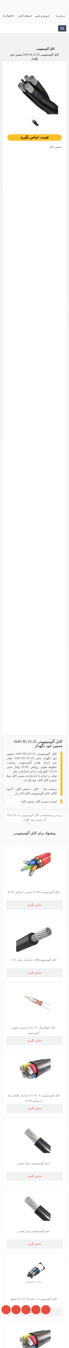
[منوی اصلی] (62, 28)
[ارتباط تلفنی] (15, 1332)
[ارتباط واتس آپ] (25, 1332)
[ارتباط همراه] (5, 1332)
